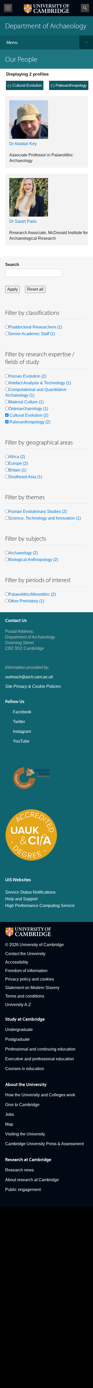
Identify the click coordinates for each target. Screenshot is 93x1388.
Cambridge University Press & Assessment (44, 1144)
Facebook (22, 712)
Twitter (19, 721)
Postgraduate (17, 1039)
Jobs (9, 1114)
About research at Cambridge (32, 1180)
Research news (19, 1170)
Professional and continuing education (40, 1049)
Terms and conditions (24, 996)
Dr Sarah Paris (22, 221)
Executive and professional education (39, 1059)
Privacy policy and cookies (29, 979)
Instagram (22, 731)
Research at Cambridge (28, 1159)
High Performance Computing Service (40, 905)
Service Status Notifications (30, 892)
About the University (26, 1084)
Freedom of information (26, 970)
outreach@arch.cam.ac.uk (29, 677)
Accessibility (16, 962)
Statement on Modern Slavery (32, 987)
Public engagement (23, 1189)
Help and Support (21, 899)
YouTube (21, 741)
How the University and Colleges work (40, 1095)
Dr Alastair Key (23, 143)
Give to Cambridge (22, 1104)
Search (85, 8)
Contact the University (25, 953)
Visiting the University (25, 1134)
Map (9, 1124)
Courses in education (24, 1068)
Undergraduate (19, 1029)
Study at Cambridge (25, 1019)
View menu (8, 8)
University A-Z (18, 1004)
